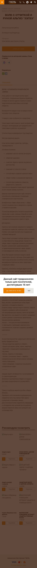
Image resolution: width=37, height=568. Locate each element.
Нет (29, 290)
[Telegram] (31, 2)
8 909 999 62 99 (23, 2)
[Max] (27, 2)
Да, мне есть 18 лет (13, 290)
